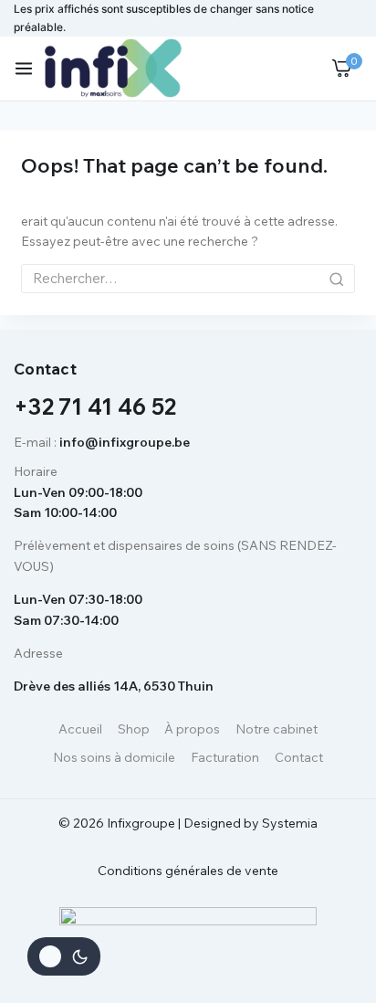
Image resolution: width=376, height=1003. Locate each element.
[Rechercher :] (188, 278)
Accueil (80, 729)
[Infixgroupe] (113, 68)
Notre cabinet (276, 729)
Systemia (290, 823)
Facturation (225, 757)
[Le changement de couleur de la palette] (63, 956)
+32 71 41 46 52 (95, 406)
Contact (299, 757)
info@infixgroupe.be (124, 442)
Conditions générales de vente (188, 870)
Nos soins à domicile (114, 757)
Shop (134, 729)
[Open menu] (24, 68)
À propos (192, 729)
